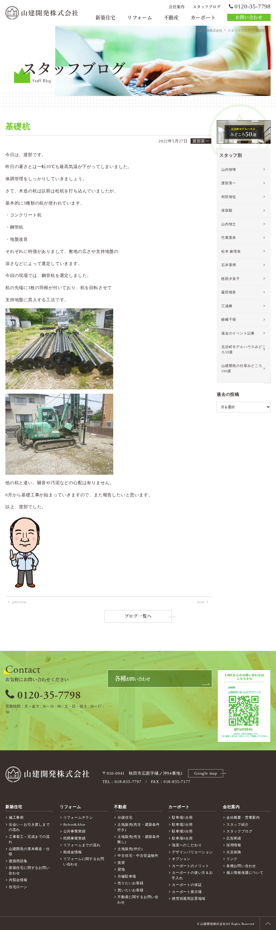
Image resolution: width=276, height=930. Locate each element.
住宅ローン (18, 887)
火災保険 (233, 852)
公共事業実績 (74, 831)
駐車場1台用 (182, 817)
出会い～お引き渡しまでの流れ (29, 827)
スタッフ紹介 (237, 824)
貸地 (121, 869)
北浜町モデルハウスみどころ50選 (243, 349)
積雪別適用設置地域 (188, 898)
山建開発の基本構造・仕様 (29, 851)
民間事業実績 (74, 838)
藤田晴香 (228, 292)
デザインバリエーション (192, 852)
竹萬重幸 (228, 238)
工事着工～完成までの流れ (29, 839)
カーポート (203, 18)
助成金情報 (72, 852)
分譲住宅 (125, 817)
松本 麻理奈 (231, 251)
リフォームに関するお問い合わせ (83, 861)
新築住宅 (105, 18)
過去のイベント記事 (238, 333)
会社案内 (177, 7)
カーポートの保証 (187, 885)
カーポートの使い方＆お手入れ (192, 875)
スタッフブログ (207, 7)
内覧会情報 (18, 880)
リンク (231, 859)
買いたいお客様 (131, 890)
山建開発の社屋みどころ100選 (241, 368)
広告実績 (233, 838)
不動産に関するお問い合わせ (137, 899)
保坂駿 (226, 210)
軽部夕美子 (230, 279)
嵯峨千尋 (228, 319)
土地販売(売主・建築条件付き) (138, 827)
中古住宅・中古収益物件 (138, 856)
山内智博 (228, 170)
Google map (205, 773)
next (200, 602)
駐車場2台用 (182, 824)
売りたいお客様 (131, 883)
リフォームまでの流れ (82, 845)
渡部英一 (228, 183)
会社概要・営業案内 (243, 817)
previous (19, 602)
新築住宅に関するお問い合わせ (29, 870)
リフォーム (139, 18)
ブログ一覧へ (138, 616)
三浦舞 (226, 306)
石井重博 (228, 265)
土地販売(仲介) (130, 849)
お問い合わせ (249, 17)
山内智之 (228, 224)
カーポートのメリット (190, 866)
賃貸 (121, 863)
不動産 (171, 18)
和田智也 (228, 197)
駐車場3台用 (182, 831)
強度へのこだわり (187, 845)
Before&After (74, 824)
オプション (181, 859)
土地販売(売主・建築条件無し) (138, 839)
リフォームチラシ (78, 817)
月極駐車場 (127, 876)
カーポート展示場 (187, 892)
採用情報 (233, 845)
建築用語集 (18, 861)
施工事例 (16, 817)
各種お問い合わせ (241, 866)
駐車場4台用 (182, 838)
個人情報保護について (245, 873)
